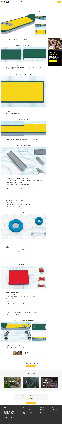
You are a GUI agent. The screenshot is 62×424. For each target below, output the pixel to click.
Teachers (22, 1)
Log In (54, 1)
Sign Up (58, 1)
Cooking (30, 409)
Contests (18, 1)
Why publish (42, 409)
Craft (24, 413)
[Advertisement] (55, 52)
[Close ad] (61, 39)
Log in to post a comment (31, 402)
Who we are (42, 415)
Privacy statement (22, 421)
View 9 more (40, 173)
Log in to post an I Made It (31, 365)
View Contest (45, 353)
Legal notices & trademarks (53, 421)
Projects (13, 1)
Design (24, 412)
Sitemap (41, 413)
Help (40, 412)
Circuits (24, 409)
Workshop (25, 410)
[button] (46, 11)
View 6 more (42, 287)
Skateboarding (13, 9)
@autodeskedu (55, 411)
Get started (42, 410)
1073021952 (4, 9)
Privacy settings (29, 421)
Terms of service (15, 421)
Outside (8, 9)
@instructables (55, 409)
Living (30, 410)
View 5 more (39, 237)
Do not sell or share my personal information (40, 421)
